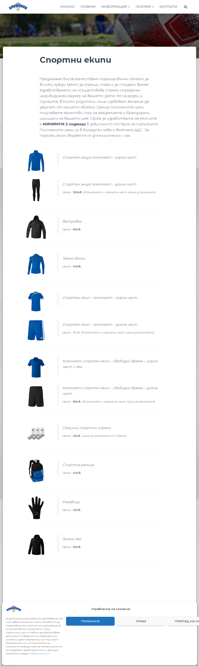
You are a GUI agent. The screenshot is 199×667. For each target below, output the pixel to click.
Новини (88, 7)
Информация (114, 7)
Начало (67, 7)
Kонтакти (168, 7)
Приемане (90, 621)
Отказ (141, 621)
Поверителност (40, 653)
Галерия (144, 7)
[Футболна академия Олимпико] (18, 7)
